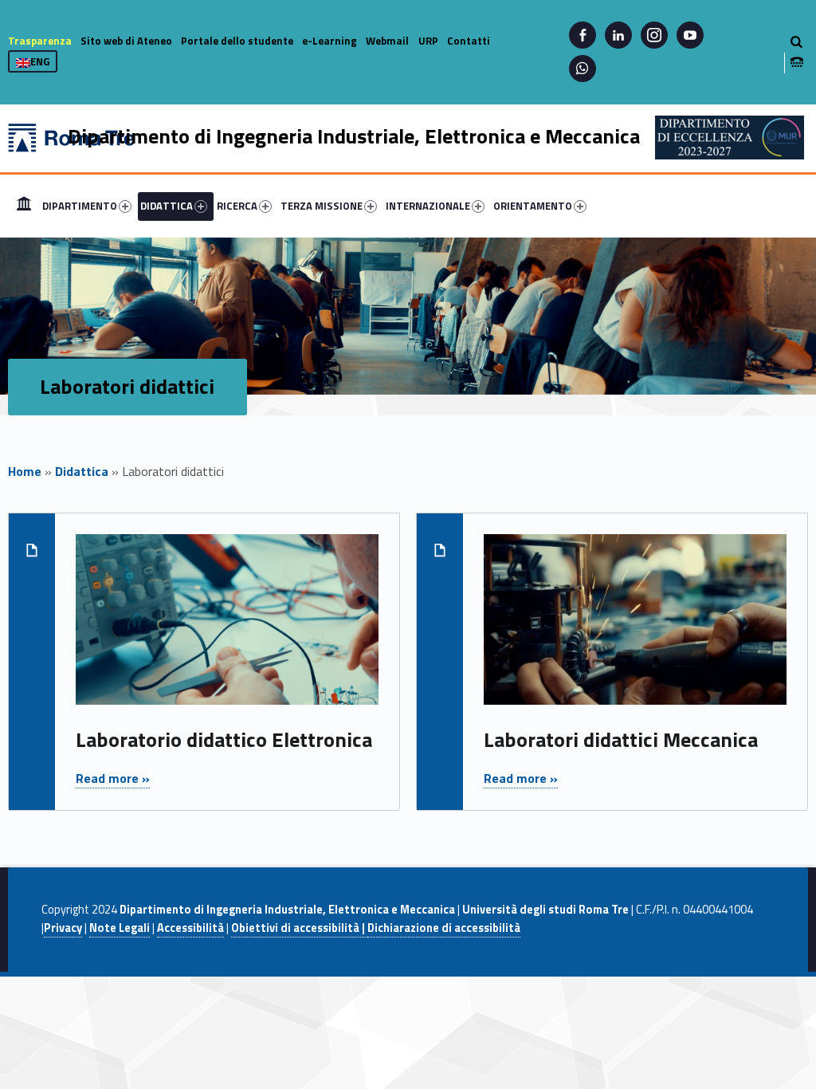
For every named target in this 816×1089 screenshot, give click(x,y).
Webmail (387, 41)
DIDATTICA (166, 206)
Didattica (81, 471)
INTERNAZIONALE (428, 206)
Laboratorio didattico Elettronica (224, 739)
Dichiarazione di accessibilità (443, 928)
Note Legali (119, 928)
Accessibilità (190, 928)
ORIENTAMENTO (532, 206)
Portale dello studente (237, 41)
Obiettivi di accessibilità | (299, 928)
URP (428, 41)
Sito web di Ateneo (126, 41)
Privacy (63, 928)
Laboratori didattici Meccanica (621, 739)
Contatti (468, 41)
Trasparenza (40, 41)
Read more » (113, 778)
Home (24, 205)
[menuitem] (24, 206)
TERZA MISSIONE (321, 206)
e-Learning (329, 41)
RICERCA (237, 206)
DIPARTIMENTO (79, 206)
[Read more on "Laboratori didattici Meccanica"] (635, 628)
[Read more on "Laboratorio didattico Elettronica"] (227, 628)
